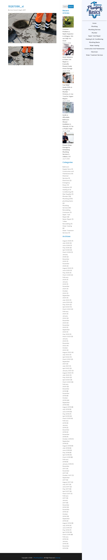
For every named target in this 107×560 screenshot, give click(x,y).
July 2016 (66, 525)
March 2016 (66, 534)
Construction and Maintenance (94, 48)
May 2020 (66, 377)
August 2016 (67, 523)
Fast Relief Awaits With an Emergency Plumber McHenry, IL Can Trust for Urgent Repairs (68, 91)
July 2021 (66, 366)
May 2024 (66, 304)
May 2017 (66, 489)
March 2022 (67, 359)
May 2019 (66, 414)
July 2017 (66, 484)
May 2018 (66, 452)
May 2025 (66, 273)
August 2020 (67, 373)
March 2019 (66, 418)
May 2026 (66, 247)
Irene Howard (14, 10)
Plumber (94, 33)
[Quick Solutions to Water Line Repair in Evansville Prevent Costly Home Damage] (68, 50)
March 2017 (66, 493)
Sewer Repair (67, 219)
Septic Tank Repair (94, 36)
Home (94, 23)
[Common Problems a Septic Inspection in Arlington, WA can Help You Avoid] (68, 22)
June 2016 (66, 528)
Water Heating (94, 45)
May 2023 (66, 334)
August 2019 (67, 407)
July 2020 (66, 375)
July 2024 (66, 300)
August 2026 (67, 241)
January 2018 (67, 464)
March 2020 (67, 382)
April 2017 (66, 491)
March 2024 (67, 309)
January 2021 (67, 370)
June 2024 (66, 302)
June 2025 (66, 270)
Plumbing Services (94, 29)
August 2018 (67, 446)
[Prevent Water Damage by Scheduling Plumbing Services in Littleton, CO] (68, 138)
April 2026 (66, 250)
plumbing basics (94, 42)
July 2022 (66, 354)
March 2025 (67, 275)
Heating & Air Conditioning (94, 39)
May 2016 (66, 530)
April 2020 (66, 380)
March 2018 (66, 457)
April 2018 (66, 455)
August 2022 (67, 352)
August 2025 (67, 268)
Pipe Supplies (67, 194)
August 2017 (67, 482)
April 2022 (66, 357)
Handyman (66, 187)
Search (71, 6)
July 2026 (66, 243)
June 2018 (66, 450)
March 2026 (67, 252)
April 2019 (66, 416)
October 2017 (67, 475)
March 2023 (67, 336)
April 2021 (66, 368)
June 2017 (66, 487)
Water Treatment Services (94, 55)
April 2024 (66, 307)
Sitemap (58, 557)
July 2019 (66, 409)
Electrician (94, 52)
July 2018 (66, 448)
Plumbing (94, 26)
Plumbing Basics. (39, 557)
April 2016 (66, 532)
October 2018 (67, 439)
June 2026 (66, 245)
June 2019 (66, 411)
